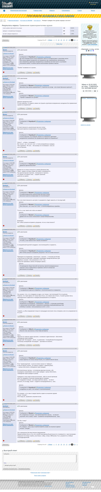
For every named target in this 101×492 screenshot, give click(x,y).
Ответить (6, 40)
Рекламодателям (86, 482)
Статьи (80, 10)
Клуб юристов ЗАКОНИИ (26, 20)
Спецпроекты (66, 10)
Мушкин (5, 49)
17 (66, 40)
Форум (93, 10)
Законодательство (70, 485)
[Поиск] (1, 20)
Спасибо (37, 72)
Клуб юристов (37, 20)
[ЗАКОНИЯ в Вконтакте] (86, 50)
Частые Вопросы (70, 482)
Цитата (30, 72)
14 (58, 40)
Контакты (84, 485)
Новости (52, 10)
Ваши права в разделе (40, 475)
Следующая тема (45, 472)
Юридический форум (14, 20)
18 (69, 40)
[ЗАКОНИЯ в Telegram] (91, 50)
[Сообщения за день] (4, 20)
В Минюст (22, 72)
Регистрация (93, 4)
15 (61, 40)
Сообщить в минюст (70, 486)
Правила (68, 483)
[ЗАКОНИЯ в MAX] (93, 50)
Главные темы (37, 10)
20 (74, 40)
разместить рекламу (86, 124)
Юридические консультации (18, 10)
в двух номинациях (92, 44)
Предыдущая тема (35, 472)
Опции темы (59, 44)
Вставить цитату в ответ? (10, 465)
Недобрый (5, 78)
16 (64, 40)
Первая (50, 40)
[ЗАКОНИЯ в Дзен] (88, 50)
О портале (84, 483)
